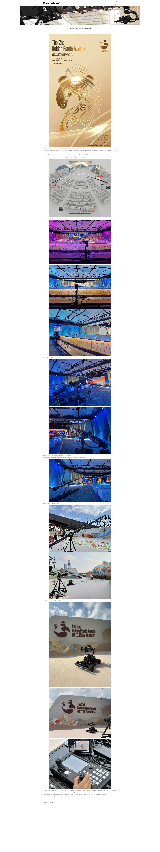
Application (95, 4)
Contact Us (110, 4)
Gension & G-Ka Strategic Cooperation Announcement (57, 804)
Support (104, 4)
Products (84, 4)
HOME (79, 4)
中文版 (115, 4)
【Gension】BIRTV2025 (53, 802)
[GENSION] (53, 2)
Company (90, 4)
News (101, 4)
